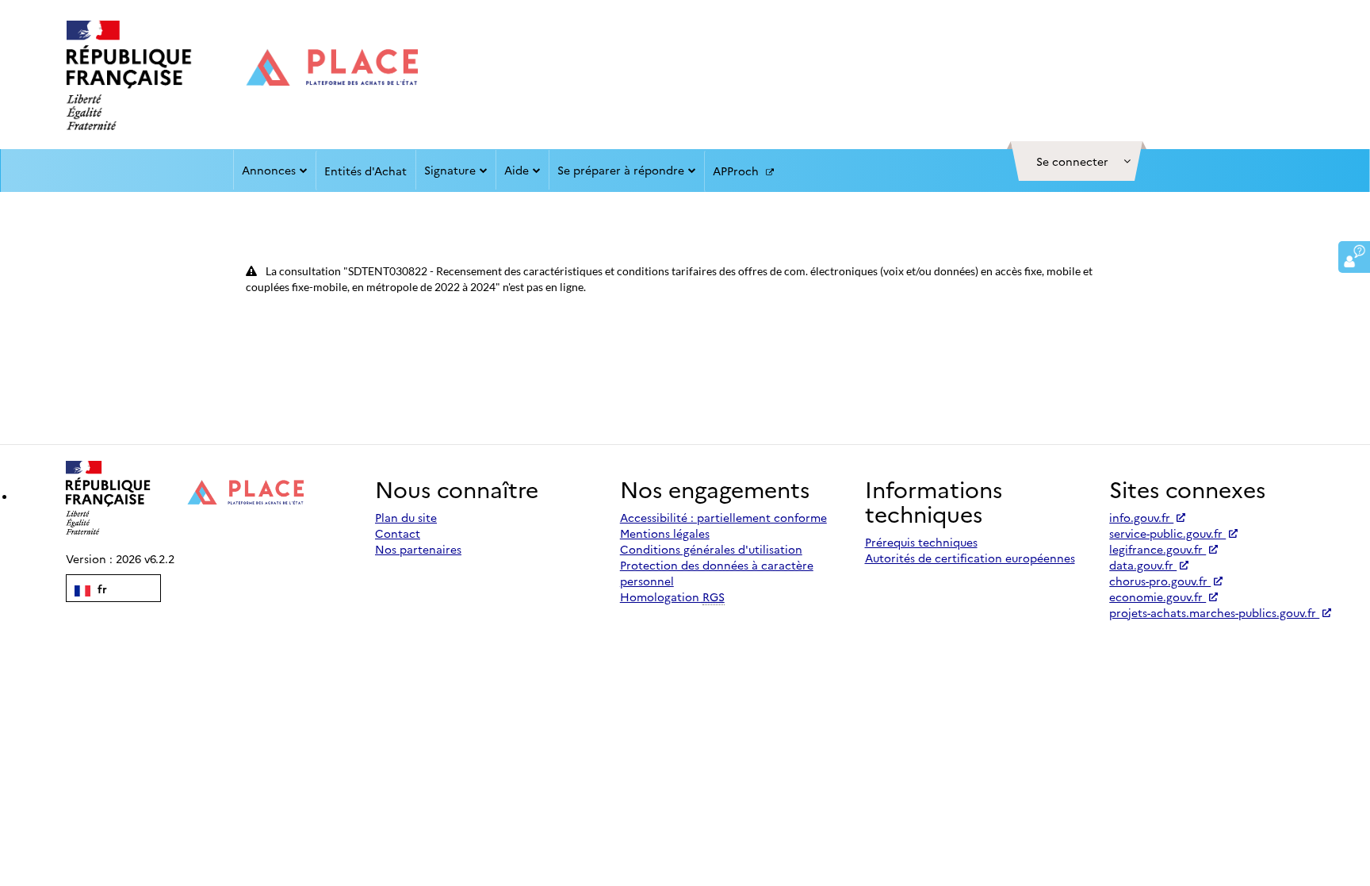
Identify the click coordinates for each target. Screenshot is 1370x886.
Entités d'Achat (365, 170)
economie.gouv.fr (1157, 596)
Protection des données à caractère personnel (716, 573)
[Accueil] (242, 75)
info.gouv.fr (1141, 517)
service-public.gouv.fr (1167, 533)
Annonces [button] (269, 170)
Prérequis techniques (921, 542)
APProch (737, 170)
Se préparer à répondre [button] (620, 170)
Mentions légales (665, 533)
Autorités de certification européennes (970, 558)
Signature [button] (450, 170)
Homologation (672, 596)
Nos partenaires (418, 549)
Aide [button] (516, 170)
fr (100, 588)
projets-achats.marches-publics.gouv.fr (1214, 612)
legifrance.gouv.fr (1157, 549)
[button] (1077, 161)
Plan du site (406, 517)
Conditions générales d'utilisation (711, 549)
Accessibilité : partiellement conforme (723, 517)
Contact (397, 533)
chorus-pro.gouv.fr (1160, 581)
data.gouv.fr (1143, 565)
